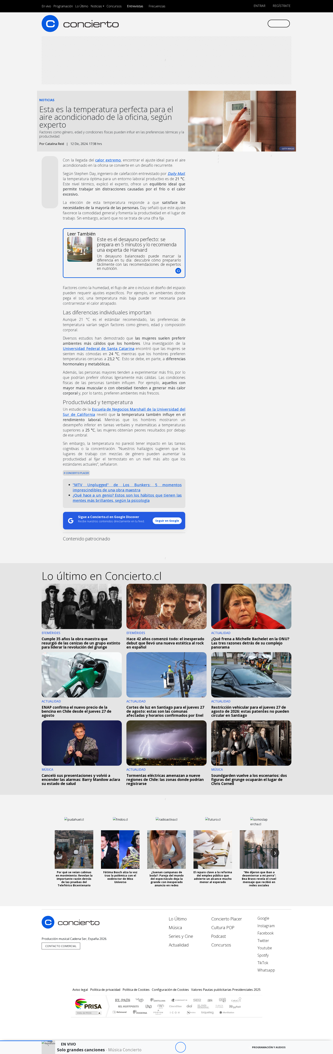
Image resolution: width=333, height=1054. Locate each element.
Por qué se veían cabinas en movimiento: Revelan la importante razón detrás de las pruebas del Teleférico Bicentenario (74, 878)
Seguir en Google (167, 520)
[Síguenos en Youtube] (245, 23)
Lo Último (81, 6)
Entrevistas (135, 6)
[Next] (201, 1047)
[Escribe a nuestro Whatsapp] (264, 23)
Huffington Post (127, 1006)
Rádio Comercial (242, 1016)
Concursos (114, 6)
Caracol (236, 1000)
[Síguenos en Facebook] (232, 23)
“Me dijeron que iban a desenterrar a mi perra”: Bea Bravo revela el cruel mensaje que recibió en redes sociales (259, 878)
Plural (157, 1016)
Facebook (265, 933)
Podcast (218, 936)
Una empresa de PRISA (88, 1003)
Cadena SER (197, 1000)
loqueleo (206, 1016)
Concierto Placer (77, 473)
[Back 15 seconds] (170, 1047)
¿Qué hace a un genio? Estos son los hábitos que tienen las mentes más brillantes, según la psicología (127, 498)
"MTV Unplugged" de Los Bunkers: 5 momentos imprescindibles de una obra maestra (127, 487)
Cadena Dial (223, 1006)
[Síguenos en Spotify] (251, 23)
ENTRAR (259, 6)
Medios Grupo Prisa (88, 1013)
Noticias (96, 6)
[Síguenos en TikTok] (258, 23)
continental (189, 1006)
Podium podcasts (120, 1011)
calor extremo (108, 160)
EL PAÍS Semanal (199, 1006)
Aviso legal (80, 990)
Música (175, 927)
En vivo (46, 6)
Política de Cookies (136, 990)
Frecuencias (157, 6)
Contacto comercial (61, 946)
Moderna (139, 1016)
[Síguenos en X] (239, 23)
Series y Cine (181, 936)
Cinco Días (174, 1006)
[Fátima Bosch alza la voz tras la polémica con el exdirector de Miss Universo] (120, 849)
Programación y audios (268, 1047)
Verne (211, 1006)
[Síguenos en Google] (220, 23)
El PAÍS (122, 1000)
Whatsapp (265, 970)
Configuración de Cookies (170, 990)
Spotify (262, 955)
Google (262, 918)
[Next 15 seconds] (191, 1047)
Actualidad (179, 945)
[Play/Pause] (180, 1047)
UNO (149, 1006)
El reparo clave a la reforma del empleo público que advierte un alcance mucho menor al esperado (212, 877)
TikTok (262, 962)
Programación (63, 6)
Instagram (265, 925)
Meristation (224, 1016)
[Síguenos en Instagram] (226, 23)
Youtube (264, 948)
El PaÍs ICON (174, 1016)
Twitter (262, 940)
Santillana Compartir (179, 1000)
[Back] (159, 1047)
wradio (160, 1006)
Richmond (120, 1016)
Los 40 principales (141, 1000)
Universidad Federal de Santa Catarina (98, 348)
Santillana (159, 1000)
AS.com (209, 1000)
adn (222, 1000)
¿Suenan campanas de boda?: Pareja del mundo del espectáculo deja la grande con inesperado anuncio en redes (167, 878)
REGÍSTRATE (281, 6)
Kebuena (237, 1006)
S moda (189, 1016)
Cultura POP (222, 927)
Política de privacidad (105, 990)
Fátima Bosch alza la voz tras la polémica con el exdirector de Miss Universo (120, 877)
